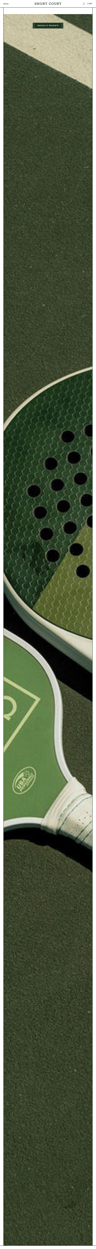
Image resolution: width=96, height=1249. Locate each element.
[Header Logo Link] (48, 3)
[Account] (84, 3)
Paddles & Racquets (48, 26)
